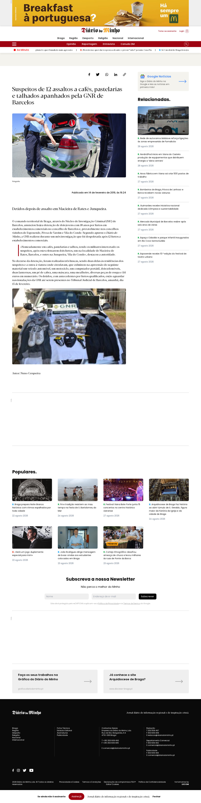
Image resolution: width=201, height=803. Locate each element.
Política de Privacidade (108, 603)
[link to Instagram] (18, 770)
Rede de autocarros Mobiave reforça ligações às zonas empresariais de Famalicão (160, 111)
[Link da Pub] (100, 13)
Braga (61, 38)
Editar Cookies (112, 784)
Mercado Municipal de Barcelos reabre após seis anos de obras (161, 223)
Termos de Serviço (131, 603)
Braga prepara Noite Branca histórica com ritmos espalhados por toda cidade (29, 484)
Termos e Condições (91, 782)
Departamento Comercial (158, 740)
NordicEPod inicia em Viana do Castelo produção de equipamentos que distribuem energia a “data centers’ (161, 158)
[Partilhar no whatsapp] (106, 74)
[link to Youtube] (31, 770)
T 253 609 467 (152, 730)
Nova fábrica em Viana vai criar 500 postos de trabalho (159, 175)
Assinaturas (62, 733)
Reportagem (89, 44)
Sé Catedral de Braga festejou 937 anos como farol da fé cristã (160, 49)
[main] (100, 382)
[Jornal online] (27, 32)
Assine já (76, 796)
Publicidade (62, 735)
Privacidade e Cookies (69, 782)
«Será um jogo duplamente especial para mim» (28, 529)
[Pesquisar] (186, 44)
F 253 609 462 (152, 743)
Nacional (118, 38)
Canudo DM (128, 44)
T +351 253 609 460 (110, 740)
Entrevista (109, 44)
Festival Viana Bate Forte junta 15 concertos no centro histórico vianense (123, 484)
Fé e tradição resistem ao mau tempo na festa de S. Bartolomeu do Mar (78, 484)
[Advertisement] (100, 419)
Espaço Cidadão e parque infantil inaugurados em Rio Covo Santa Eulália (161, 239)
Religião (103, 38)
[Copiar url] (124, 74)
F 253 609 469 (152, 733)
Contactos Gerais (110, 728)
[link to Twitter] (24, 770)
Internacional (136, 38)
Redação (150, 728)
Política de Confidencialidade (152, 782)
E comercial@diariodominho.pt (116, 748)
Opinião (71, 44)
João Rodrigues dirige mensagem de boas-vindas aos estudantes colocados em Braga (77, 531)
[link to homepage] (100, 31)
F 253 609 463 (152, 753)
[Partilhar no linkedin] (115, 74)
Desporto (88, 38)
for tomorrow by (182, 783)
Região (73, 38)
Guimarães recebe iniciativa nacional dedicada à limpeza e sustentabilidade (161, 207)
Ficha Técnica (63, 728)
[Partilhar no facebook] (89, 74)
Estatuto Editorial (64, 730)
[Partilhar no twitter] (98, 74)
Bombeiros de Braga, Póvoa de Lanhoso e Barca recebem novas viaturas (162, 191)
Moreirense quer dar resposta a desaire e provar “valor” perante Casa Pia (87, 49)
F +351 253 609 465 (110, 743)
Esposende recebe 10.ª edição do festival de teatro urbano (162, 255)
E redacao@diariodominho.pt (159, 735)
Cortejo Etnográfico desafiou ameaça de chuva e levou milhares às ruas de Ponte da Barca (120, 533)
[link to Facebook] (13, 770)
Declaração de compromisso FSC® (120, 782)
